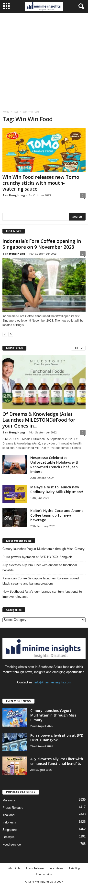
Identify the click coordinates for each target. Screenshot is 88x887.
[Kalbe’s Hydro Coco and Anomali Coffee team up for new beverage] (14, 517)
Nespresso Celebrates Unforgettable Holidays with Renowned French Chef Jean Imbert (54, 464)
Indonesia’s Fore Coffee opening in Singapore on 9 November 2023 (41, 244)
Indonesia (9, 822)
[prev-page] (4, 334)
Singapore (9, 830)
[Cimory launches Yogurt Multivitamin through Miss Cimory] (14, 717)
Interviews (56, 868)
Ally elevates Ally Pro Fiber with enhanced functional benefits (39, 567)
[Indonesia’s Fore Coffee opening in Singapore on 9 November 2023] (44, 285)
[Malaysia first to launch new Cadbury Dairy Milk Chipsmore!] (14, 494)
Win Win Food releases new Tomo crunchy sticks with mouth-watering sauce (40, 183)
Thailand (8, 815)
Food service (11, 844)
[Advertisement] (44, 59)
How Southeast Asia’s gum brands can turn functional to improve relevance (42, 594)
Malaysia (8, 800)
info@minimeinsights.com (52, 682)
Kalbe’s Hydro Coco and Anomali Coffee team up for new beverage (58, 515)
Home (5, 111)
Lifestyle (8, 837)
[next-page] (10, 334)
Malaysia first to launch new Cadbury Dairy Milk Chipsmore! (56, 489)
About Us (14, 868)
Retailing (74, 868)
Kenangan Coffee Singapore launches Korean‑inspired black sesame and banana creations (40, 580)
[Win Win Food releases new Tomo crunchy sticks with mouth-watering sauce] (44, 150)
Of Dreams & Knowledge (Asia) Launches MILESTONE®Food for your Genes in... (38, 420)
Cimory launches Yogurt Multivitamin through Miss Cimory (43, 549)
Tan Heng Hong (13, 195)
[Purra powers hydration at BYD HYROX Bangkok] (14, 742)
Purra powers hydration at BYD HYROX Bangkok (37, 557)
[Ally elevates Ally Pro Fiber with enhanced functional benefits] (14, 766)
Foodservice (44, 874)
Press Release (12, 807)
